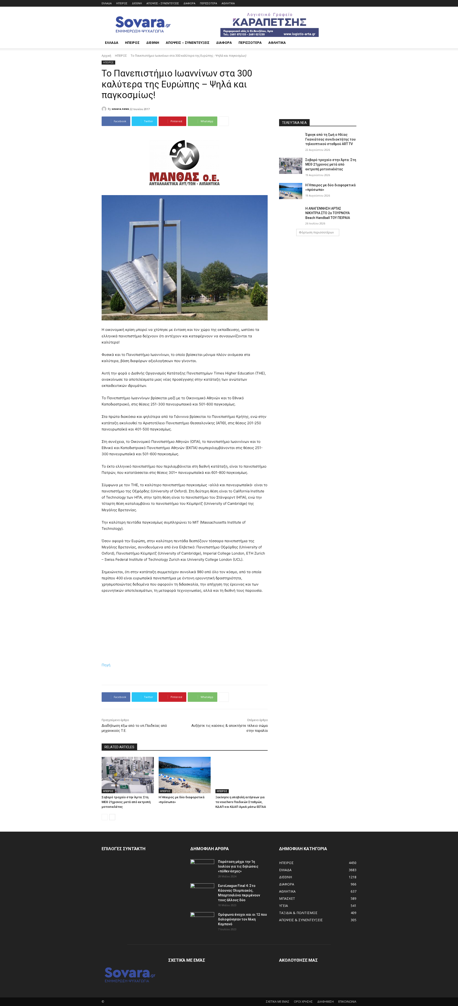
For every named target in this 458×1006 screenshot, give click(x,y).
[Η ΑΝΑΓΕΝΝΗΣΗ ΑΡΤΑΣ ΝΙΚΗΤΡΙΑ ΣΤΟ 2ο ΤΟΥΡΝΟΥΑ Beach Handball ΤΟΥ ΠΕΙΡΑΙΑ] (290, 214)
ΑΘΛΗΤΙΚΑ (228, 3)
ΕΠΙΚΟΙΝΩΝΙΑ (347, 1002)
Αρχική (106, 56)
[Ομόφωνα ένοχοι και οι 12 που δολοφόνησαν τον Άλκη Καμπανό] (202, 920)
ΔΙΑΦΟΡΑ (189, 3)
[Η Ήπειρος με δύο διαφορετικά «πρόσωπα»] (185, 775)
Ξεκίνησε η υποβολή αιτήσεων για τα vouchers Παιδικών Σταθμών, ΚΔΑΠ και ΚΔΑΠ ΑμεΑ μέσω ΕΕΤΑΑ (240, 802)
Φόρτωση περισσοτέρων (316, 232)
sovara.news (120, 109)
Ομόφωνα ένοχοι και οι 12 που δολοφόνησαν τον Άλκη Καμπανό (242, 919)
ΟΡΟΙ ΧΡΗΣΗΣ (303, 1002)
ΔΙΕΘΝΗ (137, 3)
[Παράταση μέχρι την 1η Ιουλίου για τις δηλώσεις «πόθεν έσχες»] (202, 867)
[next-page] (112, 817)
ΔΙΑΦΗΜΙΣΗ (325, 1002)
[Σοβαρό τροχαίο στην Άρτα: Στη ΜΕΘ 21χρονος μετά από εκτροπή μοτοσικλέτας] (128, 775)
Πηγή (106, 665)
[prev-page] (105, 817)
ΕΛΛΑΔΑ (107, 3)
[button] (350, 43)
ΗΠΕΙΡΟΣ (121, 3)
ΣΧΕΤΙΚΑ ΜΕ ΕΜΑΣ (277, 1002)
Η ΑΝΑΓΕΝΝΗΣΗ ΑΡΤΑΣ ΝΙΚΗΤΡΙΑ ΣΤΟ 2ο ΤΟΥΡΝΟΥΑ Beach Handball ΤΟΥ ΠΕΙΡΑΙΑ (327, 213)
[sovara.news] (105, 108)
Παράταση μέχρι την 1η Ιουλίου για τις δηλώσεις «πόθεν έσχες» (238, 866)
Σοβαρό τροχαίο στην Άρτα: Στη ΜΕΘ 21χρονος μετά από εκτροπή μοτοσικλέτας (126, 802)
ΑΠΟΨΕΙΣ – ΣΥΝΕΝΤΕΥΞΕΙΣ (162, 3)
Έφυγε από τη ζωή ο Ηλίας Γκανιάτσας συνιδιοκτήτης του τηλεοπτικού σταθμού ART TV (330, 139)
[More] (224, 121)
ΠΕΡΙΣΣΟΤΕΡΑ (208, 3)
